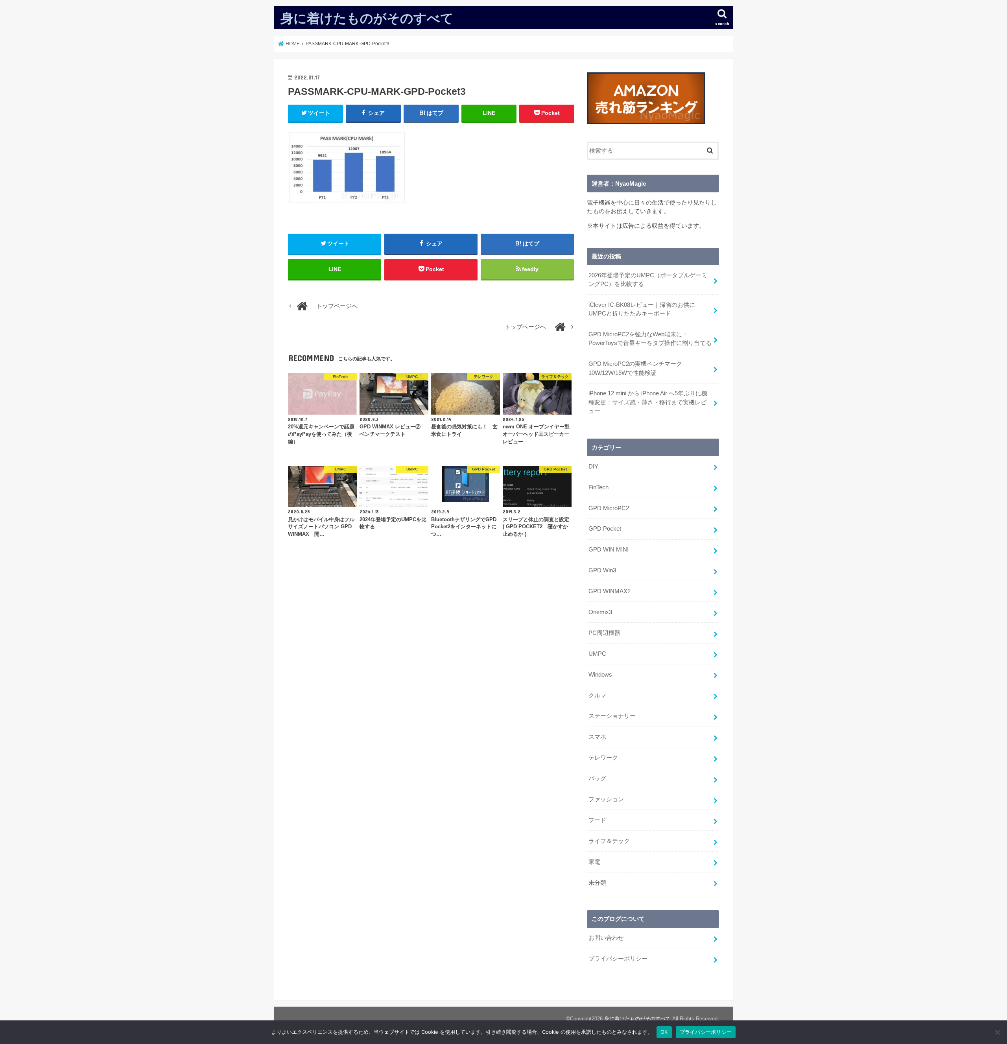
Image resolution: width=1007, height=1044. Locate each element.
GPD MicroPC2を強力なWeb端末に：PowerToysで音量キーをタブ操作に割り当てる (650, 338)
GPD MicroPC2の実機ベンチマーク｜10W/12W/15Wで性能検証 (638, 368)
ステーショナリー (612, 716)
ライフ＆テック (609, 841)
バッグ (597, 778)
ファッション (606, 799)
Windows (600, 674)
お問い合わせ (606, 938)
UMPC (597, 654)
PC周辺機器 (604, 633)
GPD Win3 (602, 570)
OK (664, 1032)
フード (597, 820)
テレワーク (603, 757)
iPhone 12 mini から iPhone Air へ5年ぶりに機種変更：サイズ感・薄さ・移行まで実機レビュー (647, 402)
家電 (594, 862)
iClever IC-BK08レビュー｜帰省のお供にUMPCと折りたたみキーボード (641, 309)
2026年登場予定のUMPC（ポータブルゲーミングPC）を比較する (647, 279)
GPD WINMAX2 (609, 591)
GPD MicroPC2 (608, 508)
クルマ (597, 695)
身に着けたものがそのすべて (367, 18)
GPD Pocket (604, 529)
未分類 (597, 883)
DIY (593, 466)
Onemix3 (600, 612)
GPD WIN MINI (608, 549)
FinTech (598, 487)
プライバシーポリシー (617, 958)
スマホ (597, 737)
